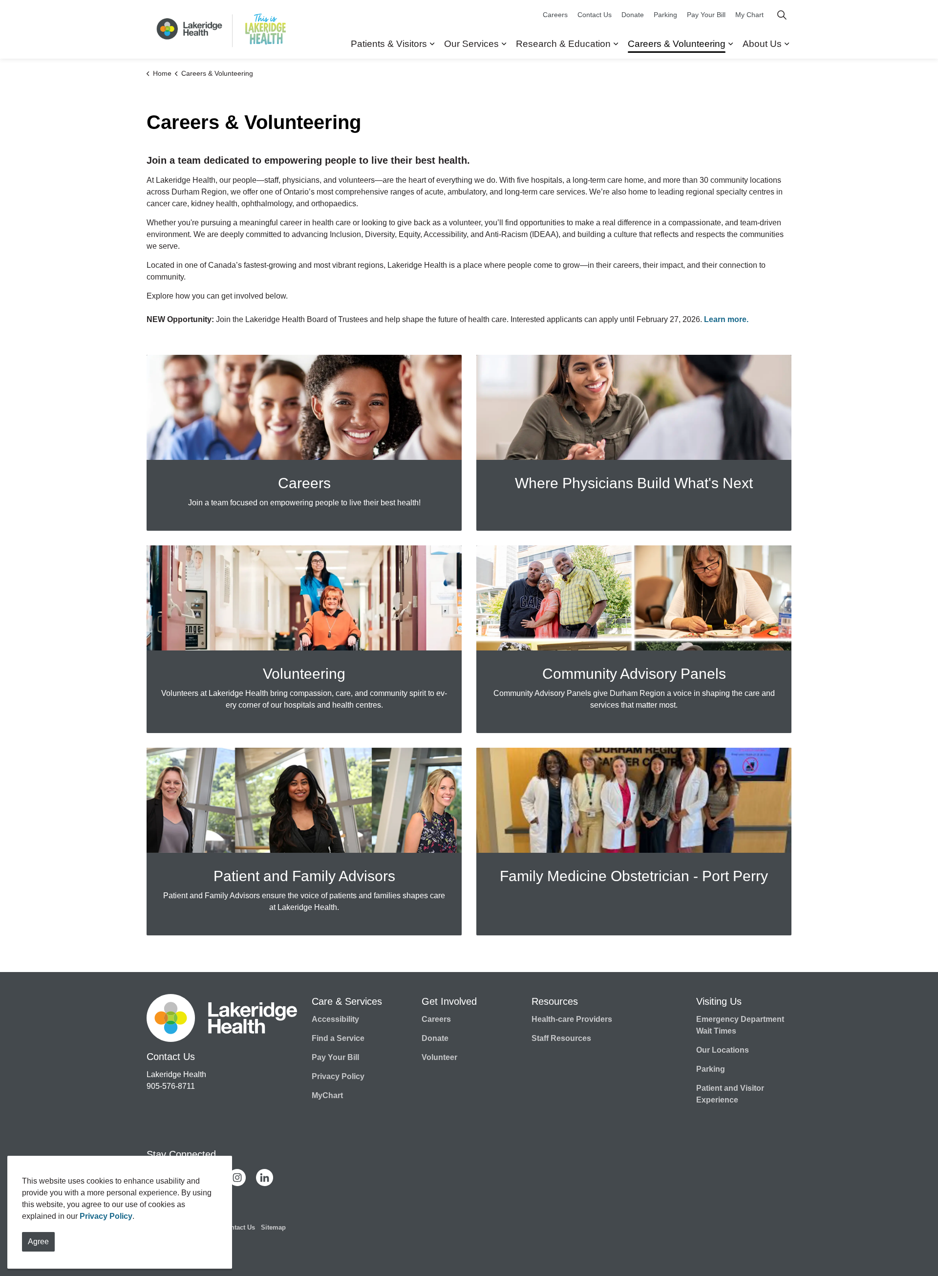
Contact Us (594, 15)
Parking (665, 15)
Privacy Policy (106, 1216)
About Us (762, 44)
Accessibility (335, 1019)
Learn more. (727, 319)
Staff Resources (561, 1038)
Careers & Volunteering (676, 44)
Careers (555, 15)
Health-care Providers (572, 1019)
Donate (632, 15)
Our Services (471, 44)
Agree (38, 1241)
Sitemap (273, 1227)
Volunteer (439, 1057)
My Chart (749, 15)
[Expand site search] (781, 14)
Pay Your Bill (706, 15)
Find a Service (338, 1038)
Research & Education (563, 44)
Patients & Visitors (389, 44)
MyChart (327, 1095)
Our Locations (722, 1050)
